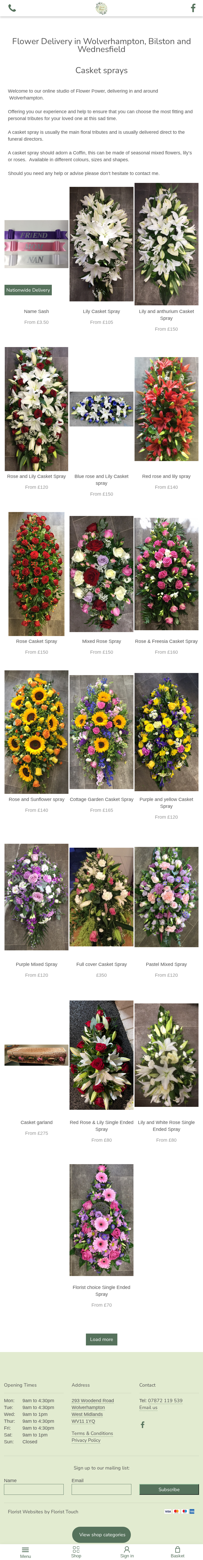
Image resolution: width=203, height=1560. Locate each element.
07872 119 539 (165, 1400)
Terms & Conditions (92, 1433)
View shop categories (102, 1534)
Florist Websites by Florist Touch (43, 1512)
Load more (101, 1339)
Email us (148, 1407)
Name (10, 1480)
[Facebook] (193, 8)
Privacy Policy (86, 1440)
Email (78, 1480)
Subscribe (169, 1489)
